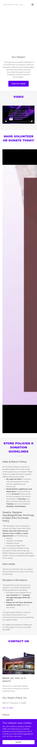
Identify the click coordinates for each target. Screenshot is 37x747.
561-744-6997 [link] (7, 708)
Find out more (18, 84)
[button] (32, 4)
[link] (13, 5)
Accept (18, 742)
